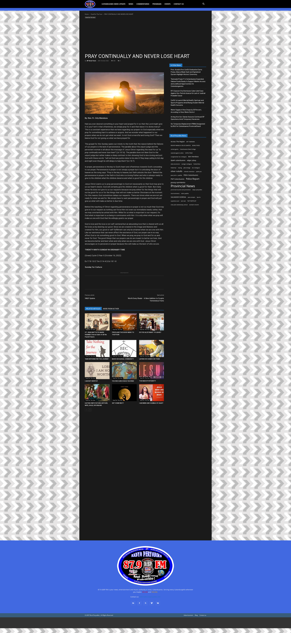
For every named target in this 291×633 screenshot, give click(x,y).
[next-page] (89, 409)
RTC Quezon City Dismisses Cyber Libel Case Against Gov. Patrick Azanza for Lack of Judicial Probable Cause (188, 93)
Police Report (192, 179)
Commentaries (142, 4)
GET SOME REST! (118, 403)
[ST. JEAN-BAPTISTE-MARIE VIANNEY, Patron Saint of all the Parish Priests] (97, 321)
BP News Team (91, 61)
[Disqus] (124, 504)
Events (168, 4)
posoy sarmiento (178, 182)
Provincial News (183, 186)
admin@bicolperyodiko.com (150, 597)
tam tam (183, 201)
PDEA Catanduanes (191, 175)
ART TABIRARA (190, 142)
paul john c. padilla (176, 175)
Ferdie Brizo (196, 164)
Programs (156, 4)
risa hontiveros (175, 193)
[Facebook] (87, 66)
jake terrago (186, 168)
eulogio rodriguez (187, 164)
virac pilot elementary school (179, 205)
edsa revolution (175, 164)
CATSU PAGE (189, 153)
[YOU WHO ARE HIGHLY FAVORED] (124, 370)
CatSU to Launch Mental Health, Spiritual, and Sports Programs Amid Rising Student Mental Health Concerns (187, 102)
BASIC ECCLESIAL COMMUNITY (123, 359)
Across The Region (178, 141)
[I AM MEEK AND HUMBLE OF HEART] (151, 392)
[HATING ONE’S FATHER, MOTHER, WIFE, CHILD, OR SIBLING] (97, 392)
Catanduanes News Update (113, 4)
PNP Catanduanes (177, 179)
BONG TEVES (196, 145)
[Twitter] (92, 66)
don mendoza (193, 156)
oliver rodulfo (176, 171)
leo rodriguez (196, 168)
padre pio (199, 171)
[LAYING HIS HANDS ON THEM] (151, 348)
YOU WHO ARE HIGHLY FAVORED (123, 381)
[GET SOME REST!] (124, 392)
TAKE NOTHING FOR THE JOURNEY (97, 359)
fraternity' (173, 168)
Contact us (202, 615)
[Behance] (133, 603)
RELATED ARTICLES (93, 309)
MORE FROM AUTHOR (111, 309)
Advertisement (188, 615)
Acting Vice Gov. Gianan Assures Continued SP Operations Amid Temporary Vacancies (187, 118)
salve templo (191, 197)
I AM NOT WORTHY (91, 381)
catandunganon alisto (177, 153)
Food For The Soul (96, 14)
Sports (199, 197)
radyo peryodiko (197, 190)
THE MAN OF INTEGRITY (147, 381)
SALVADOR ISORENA (178, 197)
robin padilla (185, 193)
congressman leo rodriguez (179, 157)
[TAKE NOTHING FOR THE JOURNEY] (97, 348)
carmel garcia (174, 149)
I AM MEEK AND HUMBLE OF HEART (151, 403)
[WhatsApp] (102, 66)
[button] (203, 4)
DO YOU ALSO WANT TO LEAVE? (150, 332)
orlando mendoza (189, 171)
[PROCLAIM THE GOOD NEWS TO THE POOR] (124, 321)
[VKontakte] (158, 603)
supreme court (175, 201)
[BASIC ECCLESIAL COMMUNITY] (124, 348)
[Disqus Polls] (124, 445)
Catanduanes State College (188, 149)
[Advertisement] (145, 36)
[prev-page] (86, 409)
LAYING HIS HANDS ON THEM (149, 359)
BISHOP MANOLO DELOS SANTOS (181, 145)
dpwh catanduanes (178, 160)
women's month (194, 205)
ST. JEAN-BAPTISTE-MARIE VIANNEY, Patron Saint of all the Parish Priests (96, 334)
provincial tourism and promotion (181, 190)
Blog (196, 615)
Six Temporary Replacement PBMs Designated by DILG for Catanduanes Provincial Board (188, 125)
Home (87, 14)
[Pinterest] (97, 66)
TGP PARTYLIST (191, 201)
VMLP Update (90, 298)
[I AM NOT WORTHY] (97, 370)
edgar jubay (191, 160)
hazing (180, 168)
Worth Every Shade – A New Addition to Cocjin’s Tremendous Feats (146, 299)
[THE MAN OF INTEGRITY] (151, 370)
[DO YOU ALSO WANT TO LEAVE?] (151, 321)
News (131, 4)
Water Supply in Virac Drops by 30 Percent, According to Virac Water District (186, 111)
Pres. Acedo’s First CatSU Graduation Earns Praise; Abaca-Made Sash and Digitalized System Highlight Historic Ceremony (186, 72)
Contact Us (179, 4)
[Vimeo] (151, 603)
